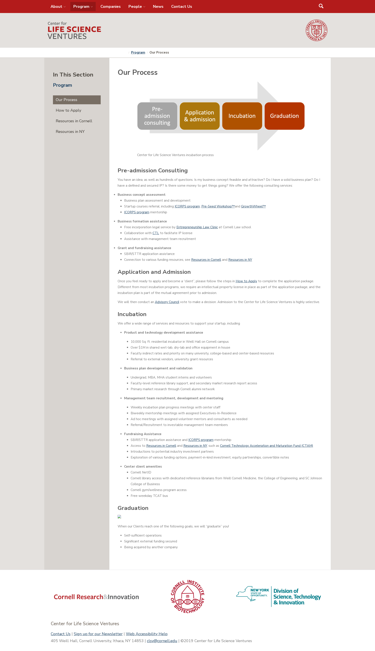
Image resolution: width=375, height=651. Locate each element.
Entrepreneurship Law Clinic (197, 227)
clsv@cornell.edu (162, 640)
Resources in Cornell (206, 260)
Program (138, 52)
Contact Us (61, 633)
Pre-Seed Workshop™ (218, 206)
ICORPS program (187, 206)
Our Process (66, 99)
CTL (156, 233)
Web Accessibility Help (147, 633)
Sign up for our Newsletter (98, 633)
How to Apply (246, 281)
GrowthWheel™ (253, 206)
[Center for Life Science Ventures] (177, 30)
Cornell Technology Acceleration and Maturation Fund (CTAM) (266, 446)
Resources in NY (240, 260)
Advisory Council (167, 302)
